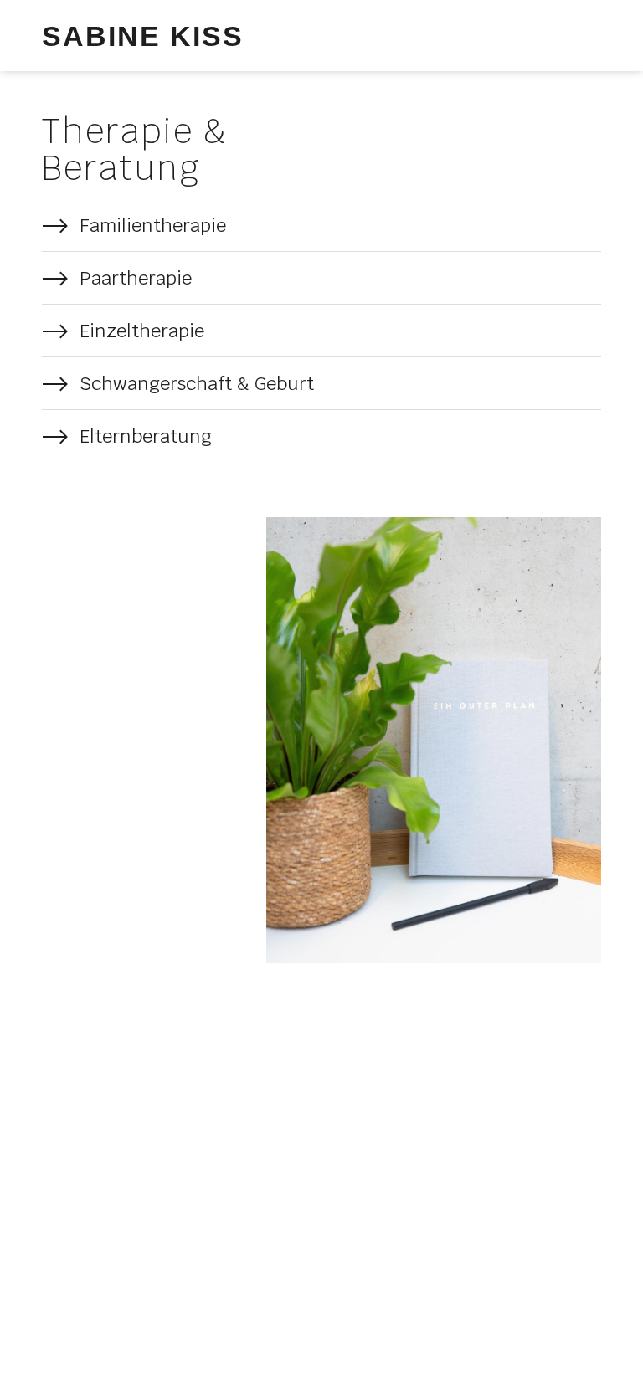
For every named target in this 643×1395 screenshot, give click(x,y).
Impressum (198, 1280)
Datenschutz (85, 1280)
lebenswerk (267, 1340)
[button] (585, 35)
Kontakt (294, 1280)
